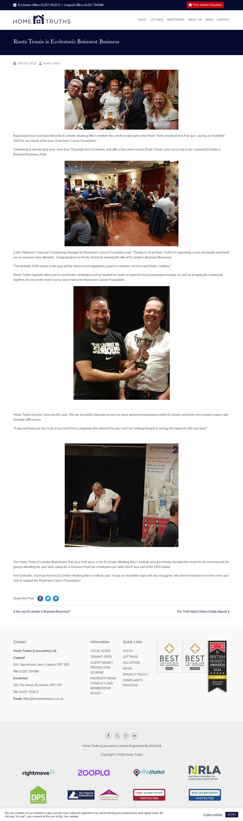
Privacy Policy (135, 674)
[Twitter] (48, 598)
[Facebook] (40, 598)
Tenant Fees (101, 656)
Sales (142, 19)
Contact (223, 19)
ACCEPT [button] (232, 814)
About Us (195, 19)
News (209, 19)
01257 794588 (29, 671)
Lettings (156, 19)
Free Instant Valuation (207, 4)
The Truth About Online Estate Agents (202, 611)
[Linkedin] (56, 598)
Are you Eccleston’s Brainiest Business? (43, 611)
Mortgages (175, 19)
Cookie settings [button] (212, 814)
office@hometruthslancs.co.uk (43, 698)
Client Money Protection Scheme (101, 667)
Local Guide (100, 650)
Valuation (131, 662)
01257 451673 (29, 692)
